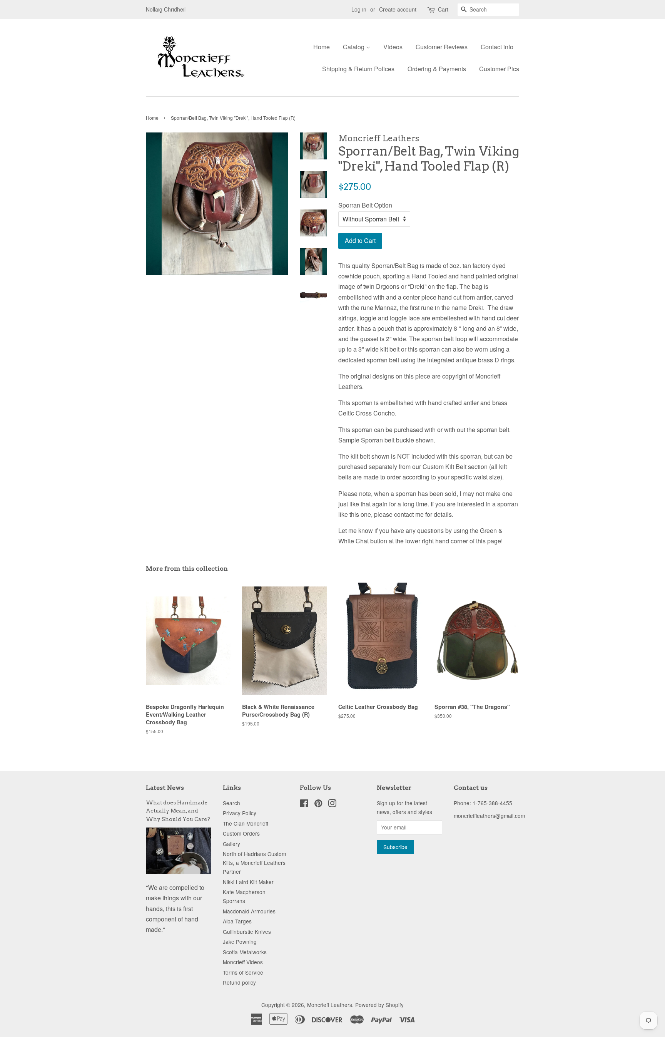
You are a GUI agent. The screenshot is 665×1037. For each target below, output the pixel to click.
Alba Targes (237, 921)
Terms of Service (243, 972)
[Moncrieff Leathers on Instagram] (332, 804)
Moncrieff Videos (243, 962)
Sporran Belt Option (365, 205)
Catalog (354, 46)
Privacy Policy (239, 813)
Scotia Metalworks (245, 952)
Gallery (231, 844)
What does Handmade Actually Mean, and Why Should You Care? (178, 811)
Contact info (497, 46)
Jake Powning (240, 941)
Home (321, 46)
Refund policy (239, 982)
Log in (358, 9)
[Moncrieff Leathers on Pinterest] (318, 804)
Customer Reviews (442, 46)
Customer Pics (499, 68)
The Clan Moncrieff (245, 823)
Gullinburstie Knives (247, 931)
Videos (393, 46)
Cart (443, 9)
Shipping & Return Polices (358, 68)
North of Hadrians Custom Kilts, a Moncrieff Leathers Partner (254, 862)
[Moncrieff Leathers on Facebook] (304, 804)
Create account (397, 9)
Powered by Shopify (379, 1005)
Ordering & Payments (437, 68)
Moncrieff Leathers (329, 1005)
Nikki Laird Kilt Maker (248, 882)
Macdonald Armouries (249, 911)
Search (231, 803)
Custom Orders (241, 833)
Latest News (165, 787)
